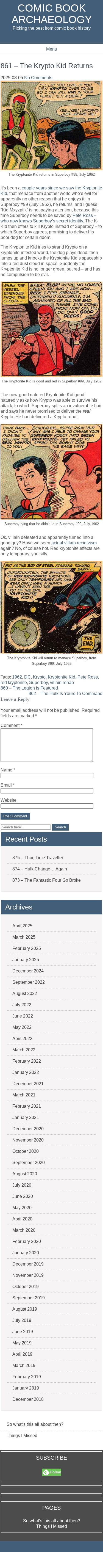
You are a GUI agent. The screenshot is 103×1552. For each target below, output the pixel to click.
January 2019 (25, 1388)
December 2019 (28, 1264)
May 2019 (22, 1343)
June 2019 (22, 1331)
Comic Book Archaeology (52, 13)
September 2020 (28, 1162)
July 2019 (21, 1320)
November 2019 (28, 1275)
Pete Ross (87, 677)
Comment (11, 725)
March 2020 (23, 1230)
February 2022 (26, 1061)
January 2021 (25, 1117)
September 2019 (28, 1297)
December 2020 (28, 1128)
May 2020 (22, 1207)
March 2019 (23, 1365)
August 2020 (24, 1173)
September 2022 (28, 982)
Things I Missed (22, 1435)
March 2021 (23, 1095)
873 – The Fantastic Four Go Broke (46, 880)
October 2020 (25, 1151)
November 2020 (28, 1140)
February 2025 (26, 948)
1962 (17, 677)
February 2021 (26, 1106)
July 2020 (21, 1185)
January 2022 (25, 1072)
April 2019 (22, 1354)
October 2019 (25, 1286)
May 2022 (22, 1027)
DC (27, 677)
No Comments (38, 77)
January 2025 (25, 959)
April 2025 (22, 926)
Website (8, 800)
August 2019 (24, 1309)
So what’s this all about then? (51, 1520)
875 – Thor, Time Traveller (37, 857)
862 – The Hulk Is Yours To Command (65, 693)
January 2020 (25, 1252)
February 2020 (26, 1241)
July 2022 (21, 1004)
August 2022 (24, 993)
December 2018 (28, 1399)
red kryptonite (14, 682)
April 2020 (22, 1219)
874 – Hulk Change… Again (39, 869)
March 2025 (23, 937)
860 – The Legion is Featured (29, 688)
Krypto (39, 677)
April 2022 (22, 1038)
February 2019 (26, 1376)
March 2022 (23, 1049)
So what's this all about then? (35, 1424)
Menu (51, 49)
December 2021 (28, 1083)
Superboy (38, 682)
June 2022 (22, 1016)
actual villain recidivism (74, 543)
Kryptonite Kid (61, 677)
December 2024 (28, 971)
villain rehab (62, 682)
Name (8, 770)
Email (8, 785)
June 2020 (22, 1196)
